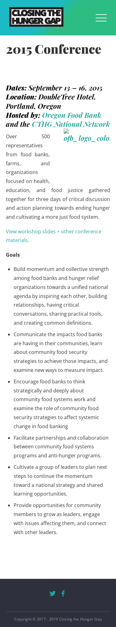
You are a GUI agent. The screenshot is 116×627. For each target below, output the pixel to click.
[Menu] (101, 17)
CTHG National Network (71, 124)
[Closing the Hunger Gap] (36, 23)
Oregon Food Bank (71, 115)
